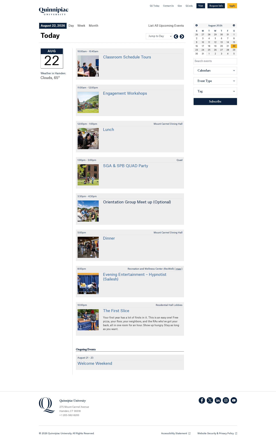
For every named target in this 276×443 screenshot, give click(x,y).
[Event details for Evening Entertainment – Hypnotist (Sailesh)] (88, 283)
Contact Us (168, 6)
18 (209, 46)
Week (81, 25)
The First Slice (116, 311)
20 (221, 46)
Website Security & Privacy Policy (217, 433)
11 (209, 42)
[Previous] (176, 36)
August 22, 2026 (53, 25)
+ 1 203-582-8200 (69, 415)
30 (221, 35)
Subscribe (215, 101)
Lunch (108, 130)
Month (93, 25)
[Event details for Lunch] (88, 138)
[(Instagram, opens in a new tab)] (226, 400)
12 (215, 42)
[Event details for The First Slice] (88, 319)
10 (203, 42)
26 (196, 35)
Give (180, 6)
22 (234, 46)
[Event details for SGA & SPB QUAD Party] (88, 174)
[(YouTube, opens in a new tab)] (234, 400)
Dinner (109, 238)
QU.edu (189, 6)
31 (228, 35)
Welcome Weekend (94, 364)
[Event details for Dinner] (88, 247)
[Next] (182, 36)
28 (209, 35)
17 (203, 46)
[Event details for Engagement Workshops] (88, 102)
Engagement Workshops (125, 93)
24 (203, 50)
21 (228, 46)
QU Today (154, 6)
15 (234, 42)
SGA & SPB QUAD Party (125, 166)
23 (196, 50)
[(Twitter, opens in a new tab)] (210, 400)
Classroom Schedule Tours (127, 57)
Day (71, 25)
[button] (197, 25)
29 (215, 35)
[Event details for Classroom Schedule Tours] (88, 66)
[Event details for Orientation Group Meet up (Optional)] (88, 211)
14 (228, 42)
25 (209, 50)
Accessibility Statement (175, 433)
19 (215, 46)
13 (221, 42)
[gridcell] (234, 46)
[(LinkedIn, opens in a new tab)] (218, 400)
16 (196, 46)
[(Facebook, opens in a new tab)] (202, 400)
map (178, 269)
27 (203, 35)
